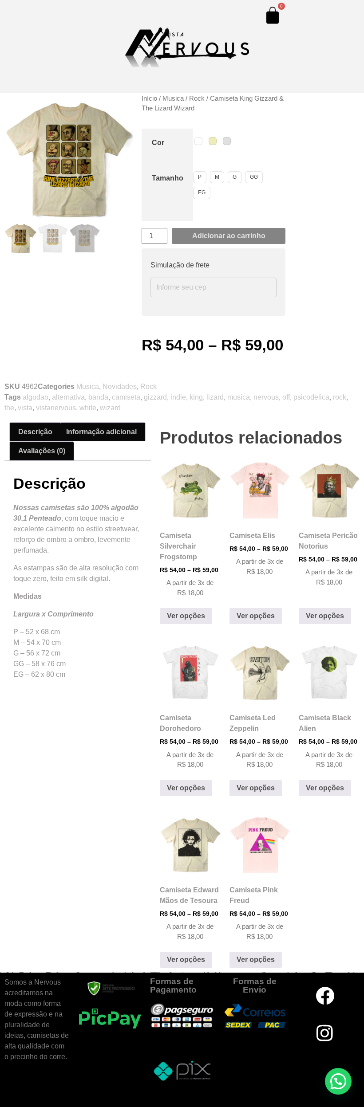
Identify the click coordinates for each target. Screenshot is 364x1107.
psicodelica (311, 397)
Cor (158, 142)
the (9, 408)
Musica (87, 386)
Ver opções (186, 616)
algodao (35, 397)
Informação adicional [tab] (101, 432)
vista (25, 408)
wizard (110, 408)
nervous (266, 397)
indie (178, 397)
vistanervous (56, 408)
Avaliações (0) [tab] (41, 451)
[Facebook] (325, 995)
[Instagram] (325, 1033)
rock (339, 397)
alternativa (68, 397)
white (87, 408)
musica (238, 397)
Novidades (120, 386)
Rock (148, 386)
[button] (168, 469)
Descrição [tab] (35, 432)
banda (98, 397)
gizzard (155, 397)
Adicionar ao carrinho (228, 235)
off (286, 397)
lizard (215, 397)
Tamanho (167, 178)
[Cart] (272, 15)
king (196, 397)
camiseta (126, 397)
